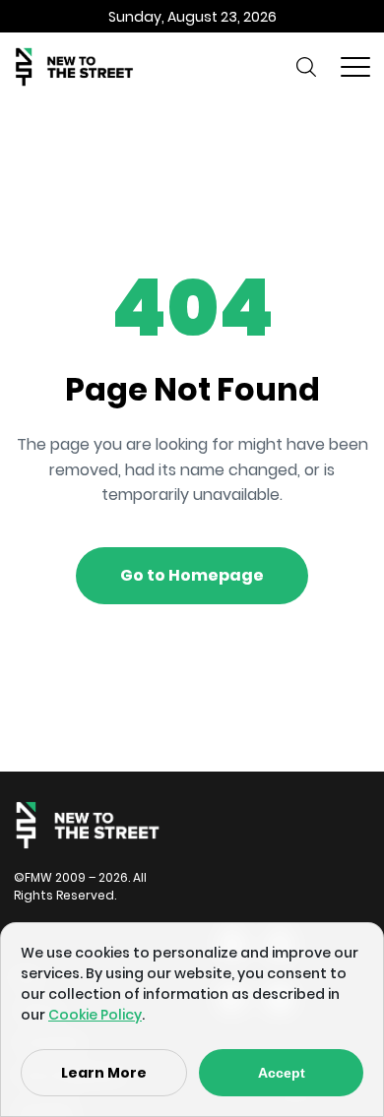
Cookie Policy (95, 1014)
